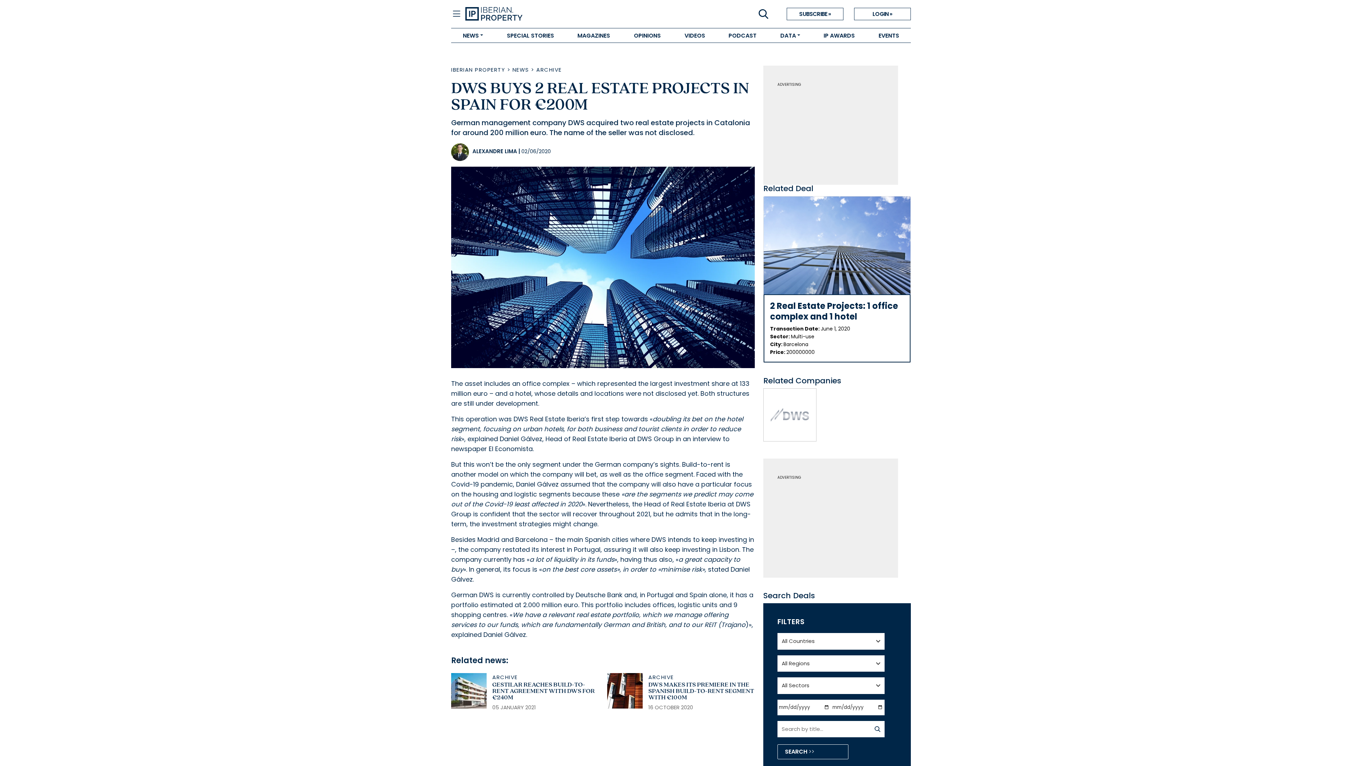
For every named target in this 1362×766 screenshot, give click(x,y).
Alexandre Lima (494, 151)
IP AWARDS (839, 36)
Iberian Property (478, 69)
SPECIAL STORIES (530, 36)
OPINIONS (647, 36)
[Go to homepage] (573, 14)
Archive (549, 69)
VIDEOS (695, 36)
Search (797, 752)
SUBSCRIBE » (815, 14)
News (521, 69)
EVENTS (889, 36)
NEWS (471, 36)
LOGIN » (882, 14)
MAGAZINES (593, 36)
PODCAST (743, 36)
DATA (788, 36)
